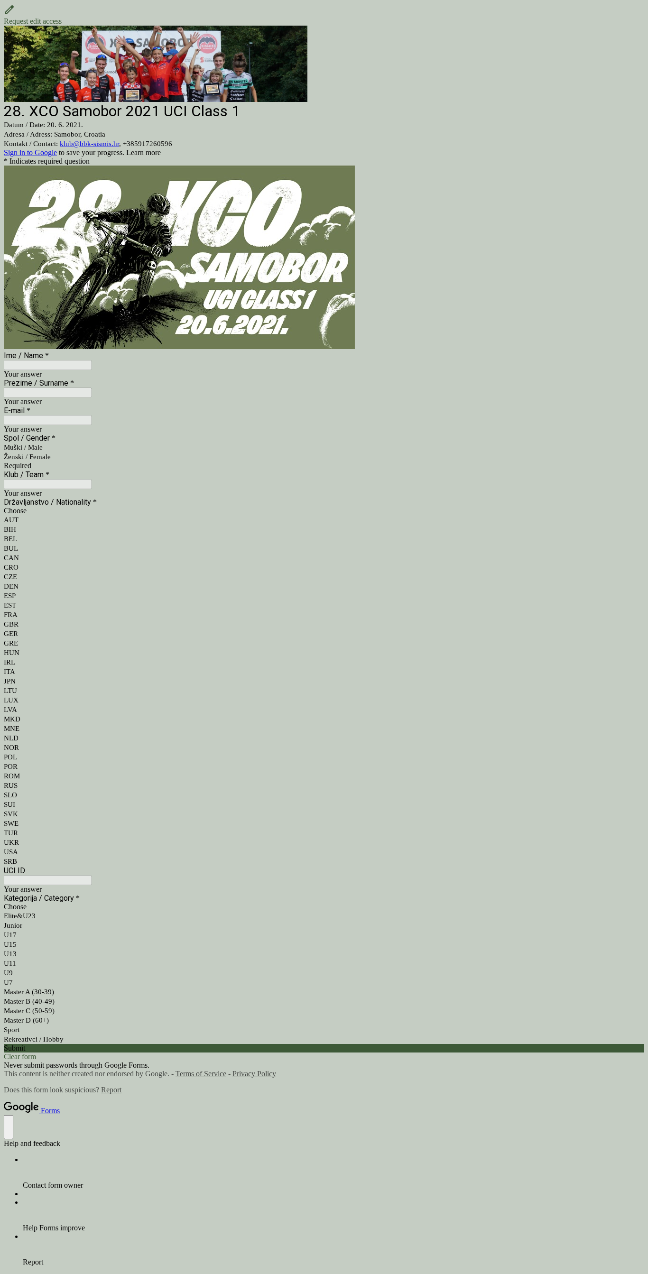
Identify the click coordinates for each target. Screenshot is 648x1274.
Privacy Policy (254, 1074)
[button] (324, 15)
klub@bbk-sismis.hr (89, 144)
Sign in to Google (30, 152)
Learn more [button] (143, 152)
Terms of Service (201, 1074)
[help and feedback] (8, 1127)
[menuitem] (333, 1172)
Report (111, 1090)
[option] (324, 511)
